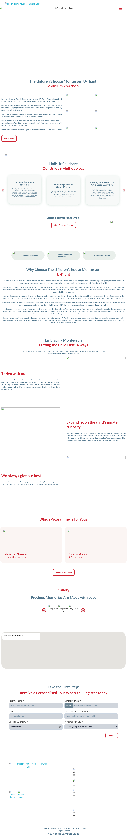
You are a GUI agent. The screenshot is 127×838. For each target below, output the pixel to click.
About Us (55, 770)
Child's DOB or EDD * (18, 722)
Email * (12, 711)
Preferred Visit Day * (73, 722)
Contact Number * (72, 701)
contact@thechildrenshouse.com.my (90, 793)
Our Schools (56, 779)
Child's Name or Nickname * (77, 711)
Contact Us (55, 784)
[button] (3, 190)
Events (54, 789)
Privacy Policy (45, 828)
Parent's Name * (16, 701)
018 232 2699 (82, 783)
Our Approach (56, 775)
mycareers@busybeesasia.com (88, 813)
